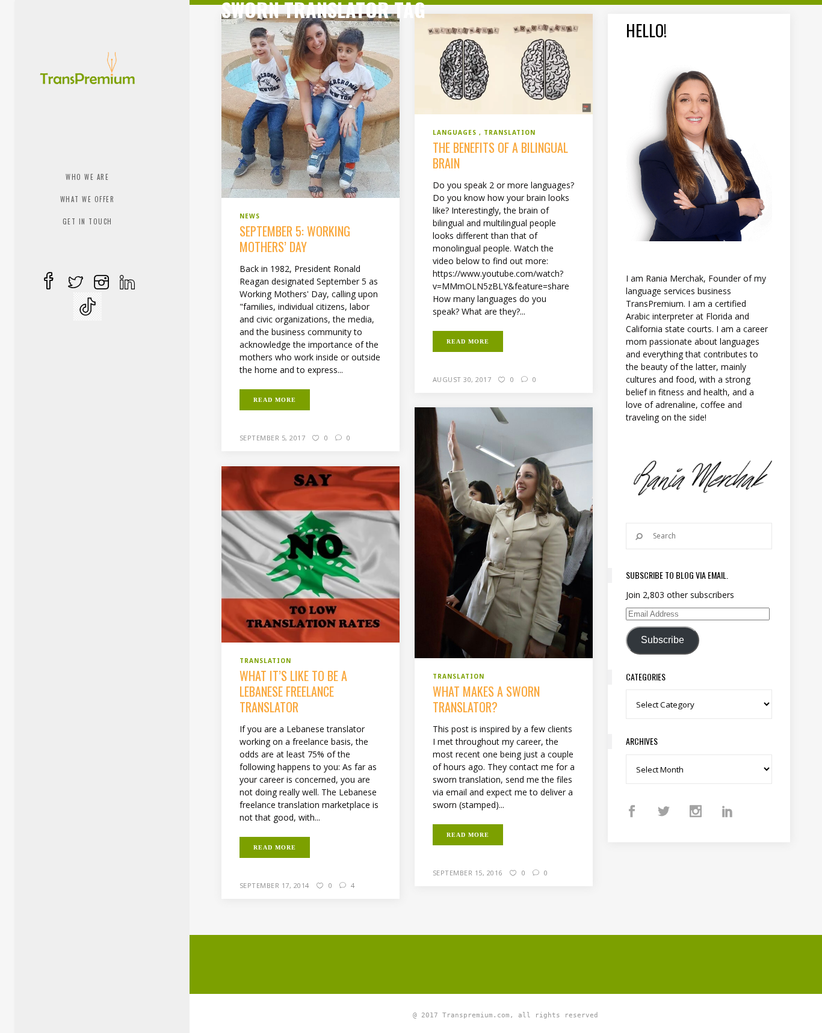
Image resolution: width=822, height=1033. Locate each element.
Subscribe (662, 640)
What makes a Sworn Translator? (486, 699)
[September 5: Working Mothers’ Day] (310, 105)
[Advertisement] (513, 963)
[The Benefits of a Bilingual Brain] (504, 63)
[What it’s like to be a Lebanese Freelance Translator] (310, 553)
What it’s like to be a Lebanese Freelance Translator (293, 691)
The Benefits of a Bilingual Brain (500, 155)
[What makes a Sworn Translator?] (504, 531)
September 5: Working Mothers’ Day (294, 239)
